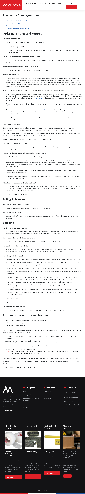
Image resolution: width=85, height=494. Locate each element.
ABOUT (60, 3)
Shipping (9, 26)
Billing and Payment (13, 23)
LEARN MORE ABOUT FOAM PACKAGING (32, 476)
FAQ (45, 395)
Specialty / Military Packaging (34, 3)
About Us (26, 404)
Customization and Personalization (17, 29)
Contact (28, 7)
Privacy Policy (48, 391)
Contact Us (26, 407)
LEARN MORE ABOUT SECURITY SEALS (50, 473)
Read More (67, 476)
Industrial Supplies (51, 3)
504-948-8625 (70, 392)
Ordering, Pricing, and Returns (16, 20)
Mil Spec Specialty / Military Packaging (31, 399)
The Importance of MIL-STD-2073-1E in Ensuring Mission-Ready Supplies (70, 454)
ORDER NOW (71, 7)
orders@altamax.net (46, 110)
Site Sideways (42, 490)
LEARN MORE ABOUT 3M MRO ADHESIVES (12, 476)
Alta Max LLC (39, 98)
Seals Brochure (48, 398)
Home (25, 391)
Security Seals (27, 395)
